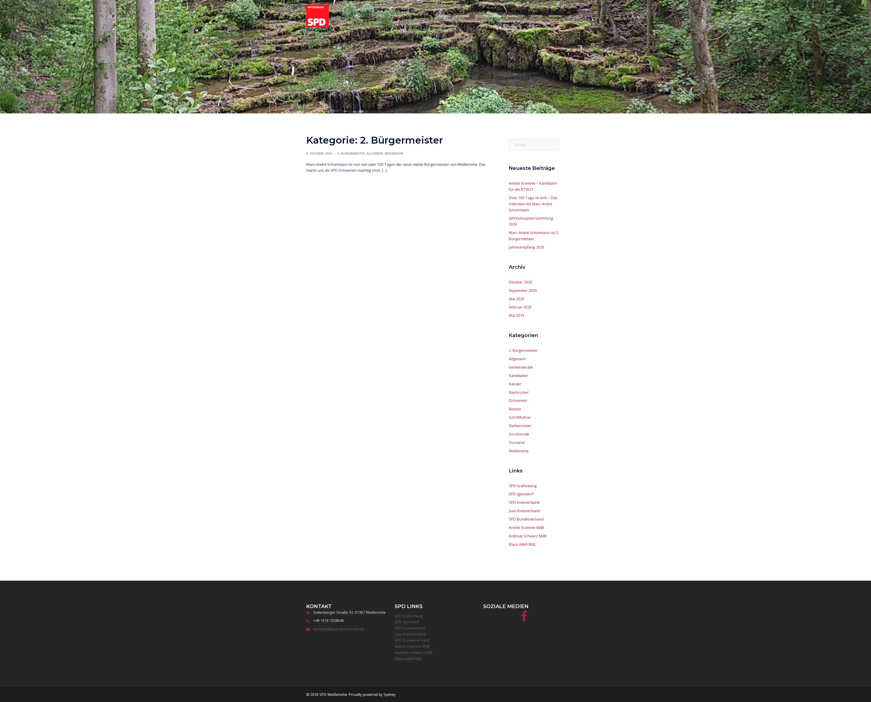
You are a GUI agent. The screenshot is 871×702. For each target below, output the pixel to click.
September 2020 (523, 290)
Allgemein (375, 153)
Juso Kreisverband (524, 510)
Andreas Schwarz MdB (528, 535)
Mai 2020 (516, 298)
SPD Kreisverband (524, 502)
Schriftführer (520, 417)
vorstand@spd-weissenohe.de (338, 628)
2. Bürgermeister (351, 153)
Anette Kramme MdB (526, 527)
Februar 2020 (520, 307)
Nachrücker (519, 392)
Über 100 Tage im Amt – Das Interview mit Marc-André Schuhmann (533, 204)
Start (444, 16)
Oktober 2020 (520, 282)
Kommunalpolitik (488, 16)
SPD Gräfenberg (523, 485)
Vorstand (516, 442)
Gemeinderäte (521, 367)
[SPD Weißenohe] (317, 15)
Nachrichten (515, 16)
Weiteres (555, 16)
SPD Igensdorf (521, 494)
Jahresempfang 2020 (526, 247)
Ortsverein (461, 16)
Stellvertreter (520, 425)
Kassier (515, 384)
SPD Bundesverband (526, 519)
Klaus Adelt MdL (522, 544)
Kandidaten (518, 375)
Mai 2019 (516, 315)
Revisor (515, 408)
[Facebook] (524, 618)
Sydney (390, 694)
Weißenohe (394, 153)
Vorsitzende (519, 434)
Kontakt (536, 16)
